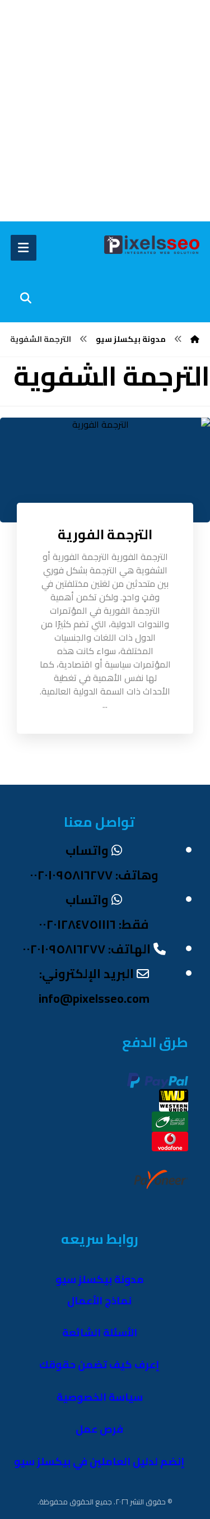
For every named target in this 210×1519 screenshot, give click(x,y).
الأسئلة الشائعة (99, 1332)
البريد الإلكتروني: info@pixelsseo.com (94, 986)
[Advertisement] (105, 111)
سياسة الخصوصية (100, 1397)
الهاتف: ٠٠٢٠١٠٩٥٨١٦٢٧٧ (86, 949)
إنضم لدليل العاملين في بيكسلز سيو (99, 1461)
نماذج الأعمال (99, 1300)
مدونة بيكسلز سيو (99, 1279)
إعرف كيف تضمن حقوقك (99, 1364)
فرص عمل (99, 1429)
